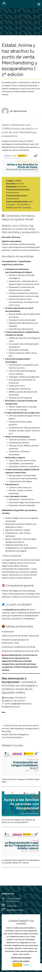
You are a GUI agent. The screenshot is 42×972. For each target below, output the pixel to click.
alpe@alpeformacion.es (15, 910)
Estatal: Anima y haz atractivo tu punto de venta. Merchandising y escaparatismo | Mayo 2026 (20, 728)
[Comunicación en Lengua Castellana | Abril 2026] (21, 763)
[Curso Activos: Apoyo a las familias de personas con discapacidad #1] (21, 804)
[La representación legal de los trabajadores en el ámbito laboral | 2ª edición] (21, 844)
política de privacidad (21, 958)
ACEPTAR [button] (17, 965)
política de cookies (21, 961)
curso (20, 141)
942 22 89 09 (11, 906)
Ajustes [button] (26, 965)
